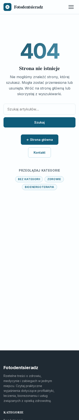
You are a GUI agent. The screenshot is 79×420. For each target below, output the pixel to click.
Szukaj (39, 122)
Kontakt (39, 152)
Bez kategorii (29, 179)
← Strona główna (39, 139)
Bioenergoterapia (39, 187)
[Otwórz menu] (71, 7)
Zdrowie (54, 179)
